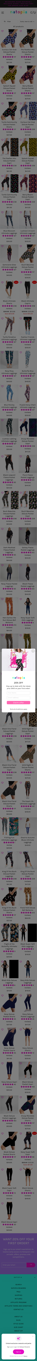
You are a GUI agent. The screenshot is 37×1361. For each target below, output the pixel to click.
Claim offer (18, 702)
